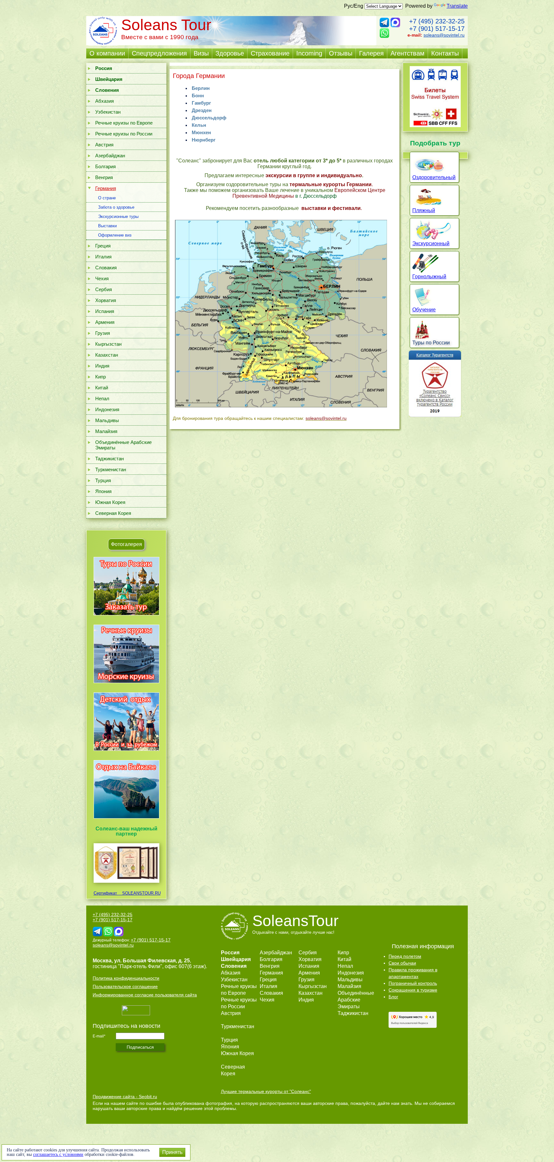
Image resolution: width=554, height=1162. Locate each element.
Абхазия (104, 101)
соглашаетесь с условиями (58, 1154)
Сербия (103, 289)
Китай (101, 387)
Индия (102, 366)
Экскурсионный (430, 243)
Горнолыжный (429, 276)
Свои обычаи (402, 963)
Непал (102, 398)
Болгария (105, 166)
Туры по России (431, 342)
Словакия (106, 267)
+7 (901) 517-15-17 (437, 28)
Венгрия (104, 177)
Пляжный (423, 210)
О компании (107, 53)
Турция (103, 480)
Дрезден (202, 110)
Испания (104, 311)
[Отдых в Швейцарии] (126, 818)
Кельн (199, 125)
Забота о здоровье (116, 207)
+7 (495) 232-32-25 (437, 21)
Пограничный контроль (413, 983)
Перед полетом (405, 956)
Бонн (198, 95)
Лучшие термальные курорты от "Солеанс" (266, 1091)
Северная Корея (113, 513)
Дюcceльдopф (209, 117)
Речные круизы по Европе (124, 123)
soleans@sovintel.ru (444, 35)
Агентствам (407, 53)
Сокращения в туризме (413, 990)
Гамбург (201, 103)
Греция (103, 245)
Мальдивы (107, 420)
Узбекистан (108, 112)
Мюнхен (201, 132)
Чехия (102, 278)
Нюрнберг (203, 140)
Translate (457, 6)
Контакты (445, 53)
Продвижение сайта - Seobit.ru (125, 1096)
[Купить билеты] (435, 125)
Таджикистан (109, 458)
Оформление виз (114, 235)
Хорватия (105, 300)
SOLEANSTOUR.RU (139, 893)
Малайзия (106, 431)
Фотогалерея (126, 544)
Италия (103, 256)
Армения (104, 322)
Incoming (309, 53)
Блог (393, 996)
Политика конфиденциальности (126, 978)
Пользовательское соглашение (125, 986)
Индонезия (107, 409)
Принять (172, 1152)
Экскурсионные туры (118, 216)
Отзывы (340, 53)
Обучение (424, 309)
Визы (201, 53)
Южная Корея (110, 502)
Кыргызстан (108, 344)
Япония (103, 491)
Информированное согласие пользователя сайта (145, 994)
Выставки (107, 225)
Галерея (371, 53)
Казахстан (106, 355)
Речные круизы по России (123, 133)
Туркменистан (110, 469)
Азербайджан (110, 155)
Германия (105, 188)
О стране (107, 197)
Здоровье (229, 53)
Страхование (270, 53)
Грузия (102, 333)
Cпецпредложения (159, 53)
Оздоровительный (434, 177)
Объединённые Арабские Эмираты (123, 444)
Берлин (201, 88)
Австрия (104, 144)
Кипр (100, 376)
